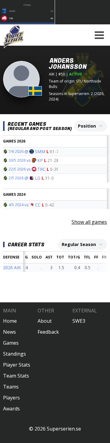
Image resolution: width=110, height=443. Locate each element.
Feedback (48, 332)
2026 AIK (12, 267)
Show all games (89, 222)
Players (11, 397)
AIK (51, 74)
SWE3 (78, 321)
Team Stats (16, 375)
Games (11, 342)
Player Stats (16, 364)
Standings (14, 353)
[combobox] (90, 126)
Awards (11, 408)
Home (10, 321)
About (45, 321)
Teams (11, 386)
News (9, 332)
